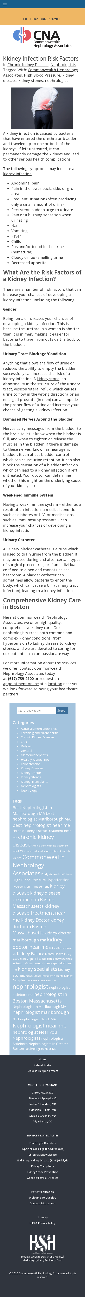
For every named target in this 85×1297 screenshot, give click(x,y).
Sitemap (42, 1217)
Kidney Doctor (31, 773)
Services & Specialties (42, 1136)
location (55, 683)
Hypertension (30, 764)
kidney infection (17, 173)
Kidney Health (54, 954)
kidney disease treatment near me (39, 913)
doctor (38, 475)
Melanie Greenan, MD (42, 1116)
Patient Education (42, 1192)
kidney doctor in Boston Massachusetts (38, 926)
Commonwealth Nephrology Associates (39, 865)
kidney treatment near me (41, 980)
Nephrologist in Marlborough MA (39, 1006)
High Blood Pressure (42, 75)
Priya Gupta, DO (42, 1121)
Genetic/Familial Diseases (42, 1178)
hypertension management (31, 886)
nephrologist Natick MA (38, 1019)
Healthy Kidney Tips (35, 759)
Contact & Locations (42, 1203)
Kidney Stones (31, 777)
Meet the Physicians (42, 1085)
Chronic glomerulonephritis (40, 733)
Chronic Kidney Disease (27, 64)
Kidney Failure (30, 953)
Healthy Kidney (62, 874)
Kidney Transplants (34, 781)
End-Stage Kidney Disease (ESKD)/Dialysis (42, 1160)
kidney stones (30, 80)
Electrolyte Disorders (42, 1143)
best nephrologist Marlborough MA (42, 816)
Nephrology (29, 790)
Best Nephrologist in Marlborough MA (32, 810)
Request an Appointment (42, 1071)
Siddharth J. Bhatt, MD (42, 1110)
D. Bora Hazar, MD (42, 1092)
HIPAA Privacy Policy (42, 1223)
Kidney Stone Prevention (42, 1172)
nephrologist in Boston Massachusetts (40, 997)
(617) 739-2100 (50, 19)
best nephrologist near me (41, 825)
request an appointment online (31, 681)
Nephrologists (63, 64)
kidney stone (48, 378)
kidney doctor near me (38, 943)
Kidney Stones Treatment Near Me (44, 975)
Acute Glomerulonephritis (39, 728)
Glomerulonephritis (34, 755)
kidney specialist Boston (36, 959)
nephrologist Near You (35, 1032)
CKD (24, 742)
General (26, 750)
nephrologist (56, 80)
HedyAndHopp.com (50, 1260)
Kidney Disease (32, 768)
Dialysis (26, 746)
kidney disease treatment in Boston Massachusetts (36, 899)
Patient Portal (42, 1065)
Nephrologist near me (39, 1025)
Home (42, 1059)
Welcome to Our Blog (42, 1197)
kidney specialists (37, 968)
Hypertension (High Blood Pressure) (42, 1149)
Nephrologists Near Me (40, 1049)
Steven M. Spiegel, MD (43, 1098)
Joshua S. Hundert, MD (42, 1104)
